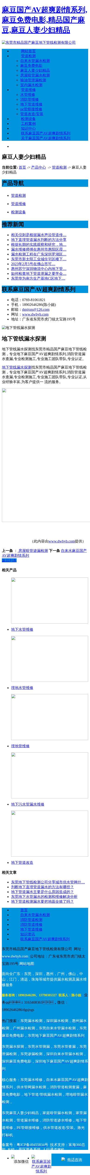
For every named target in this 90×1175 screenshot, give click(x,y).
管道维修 (28, 90)
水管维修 (27, 95)
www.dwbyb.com (35, 314)
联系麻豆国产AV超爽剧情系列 (45, 133)
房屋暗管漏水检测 (35, 75)
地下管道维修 (31, 104)
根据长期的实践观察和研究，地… (38, 244)
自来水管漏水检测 (35, 61)
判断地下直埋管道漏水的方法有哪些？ (42, 887)
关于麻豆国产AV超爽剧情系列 (45, 138)
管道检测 (28, 56)
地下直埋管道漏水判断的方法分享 (38, 240)
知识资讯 (27, 934)
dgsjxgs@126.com (35, 309)
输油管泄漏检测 (33, 80)
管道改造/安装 (31, 114)
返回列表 (9, 560)
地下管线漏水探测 (16, 367)
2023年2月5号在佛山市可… (33, 264)
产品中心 (38, 167)
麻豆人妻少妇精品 (35, 70)
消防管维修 (29, 99)
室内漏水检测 (31, 85)
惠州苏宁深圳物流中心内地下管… (38, 269)
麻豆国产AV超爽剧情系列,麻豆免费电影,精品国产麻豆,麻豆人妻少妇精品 (44, 20)
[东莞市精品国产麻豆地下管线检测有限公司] (39, 42)
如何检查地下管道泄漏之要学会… (38, 273)
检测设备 (28, 119)
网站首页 (28, 51)
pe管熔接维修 (31, 109)
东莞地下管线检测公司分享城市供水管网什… (48, 882)
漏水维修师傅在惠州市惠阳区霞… (38, 249)
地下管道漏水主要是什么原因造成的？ (42, 892)
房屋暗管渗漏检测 (33, 551)
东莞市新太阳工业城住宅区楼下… (38, 259)
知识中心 (28, 128)
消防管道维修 (31, 924)
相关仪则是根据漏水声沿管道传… (38, 235)
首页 (22, 167)
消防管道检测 (31, 920)
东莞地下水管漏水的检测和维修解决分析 (44, 897)
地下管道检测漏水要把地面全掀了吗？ (42, 901)
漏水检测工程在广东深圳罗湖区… (38, 254)
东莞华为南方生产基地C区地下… (38, 278)
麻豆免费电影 (31, 65)
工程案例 (28, 124)
